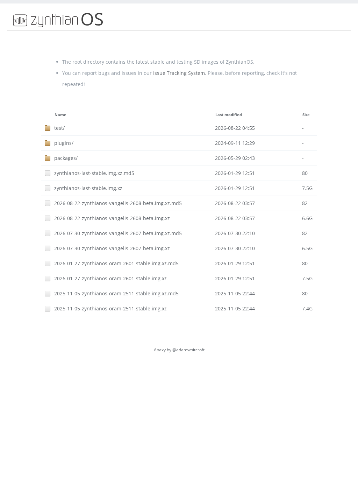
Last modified (228, 114)
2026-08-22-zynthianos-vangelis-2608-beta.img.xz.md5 (118, 203)
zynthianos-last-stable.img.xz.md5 (94, 173)
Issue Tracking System (179, 73)
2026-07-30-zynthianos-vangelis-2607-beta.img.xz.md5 (118, 233)
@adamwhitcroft (188, 350)
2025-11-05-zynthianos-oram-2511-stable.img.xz (110, 308)
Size (306, 114)
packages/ (66, 158)
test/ (59, 128)
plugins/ (63, 143)
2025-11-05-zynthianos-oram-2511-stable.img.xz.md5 (116, 293)
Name (60, 114)
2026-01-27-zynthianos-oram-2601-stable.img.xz (110, 278)
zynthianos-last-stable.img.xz (88, 188)
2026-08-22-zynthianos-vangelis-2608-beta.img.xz (112, 218)
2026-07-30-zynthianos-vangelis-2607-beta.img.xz (112, 248)
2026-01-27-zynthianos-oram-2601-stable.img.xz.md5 (116, 263)
